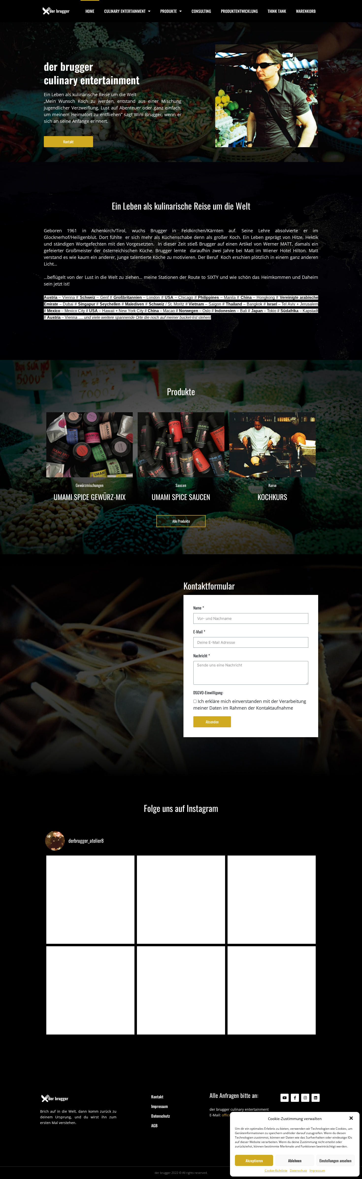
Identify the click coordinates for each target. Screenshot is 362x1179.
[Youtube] (284, 1098)
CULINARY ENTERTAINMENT (125, 11)
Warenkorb (306, 11)
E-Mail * (199, 632)
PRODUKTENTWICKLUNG (239, 11)
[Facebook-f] (295, 1098)
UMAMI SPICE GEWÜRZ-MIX (90, 496)
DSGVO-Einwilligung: (208, 693)
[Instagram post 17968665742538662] (272, 990)
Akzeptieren (254, 1160)
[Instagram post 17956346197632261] (90, 900)
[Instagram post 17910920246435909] (90, 990)
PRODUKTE (168, 11)
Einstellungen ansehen (335, 1160)
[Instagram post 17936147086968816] (272, 900)
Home (89, 11)
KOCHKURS (272, 496)
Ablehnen (294, 1160)
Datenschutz (298, 1170)
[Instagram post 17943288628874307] (181, 990)
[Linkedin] (316, 1098)
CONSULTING (201, 11)
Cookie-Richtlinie (276, 1170)
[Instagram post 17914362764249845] (181, 900)
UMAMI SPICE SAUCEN (181, 496)
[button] (352, 1119)
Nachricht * (201, 656)
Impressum (317, 1170)
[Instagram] (305, 1098)
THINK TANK (277, 11)
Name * (198, 608)
